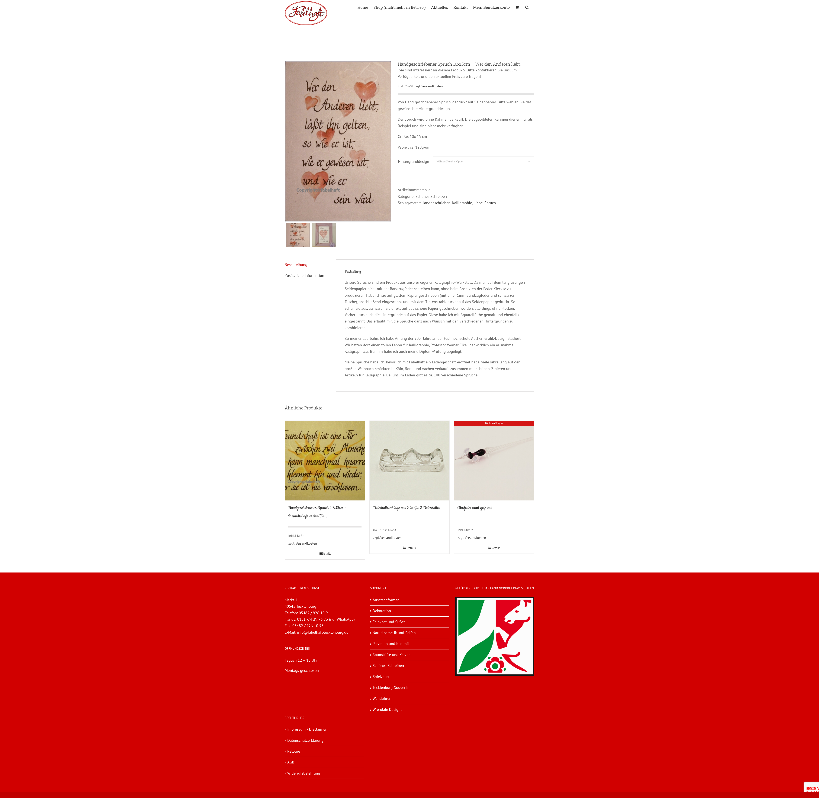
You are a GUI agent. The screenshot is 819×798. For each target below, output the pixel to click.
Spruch (490, 202)
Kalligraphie (462, 202)
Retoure (293, 751)
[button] (527, 7)
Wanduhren (382, 698)
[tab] (308, 264)
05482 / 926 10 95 (308, 625)
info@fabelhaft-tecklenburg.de (322, 632)
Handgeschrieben (436, 202)
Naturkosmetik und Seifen (394, 632)
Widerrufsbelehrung (303, 773)
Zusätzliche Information (304, 275)
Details (326, 553)
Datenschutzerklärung (305, 740)
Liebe (478, 202)
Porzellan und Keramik (391, 643)
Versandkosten (432, 86)
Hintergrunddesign (413, 161)
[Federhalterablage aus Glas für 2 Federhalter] (410, 461)
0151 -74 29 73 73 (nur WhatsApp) (326, 619)
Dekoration (382, 610)
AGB (290, 762)
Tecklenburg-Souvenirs (391, 687)
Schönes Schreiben (431, 196)
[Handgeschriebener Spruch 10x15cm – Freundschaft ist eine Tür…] (325, 461)
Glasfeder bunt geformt (474, 508)
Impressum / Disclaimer (307, 729)
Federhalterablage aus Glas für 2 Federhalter (406, 508)
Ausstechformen (386, 599)
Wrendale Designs (387, 709)
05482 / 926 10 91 (314, 612)
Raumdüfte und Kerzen (392, 654)
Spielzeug (381, 676)
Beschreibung (296, 264)
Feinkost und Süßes (389, 621)
